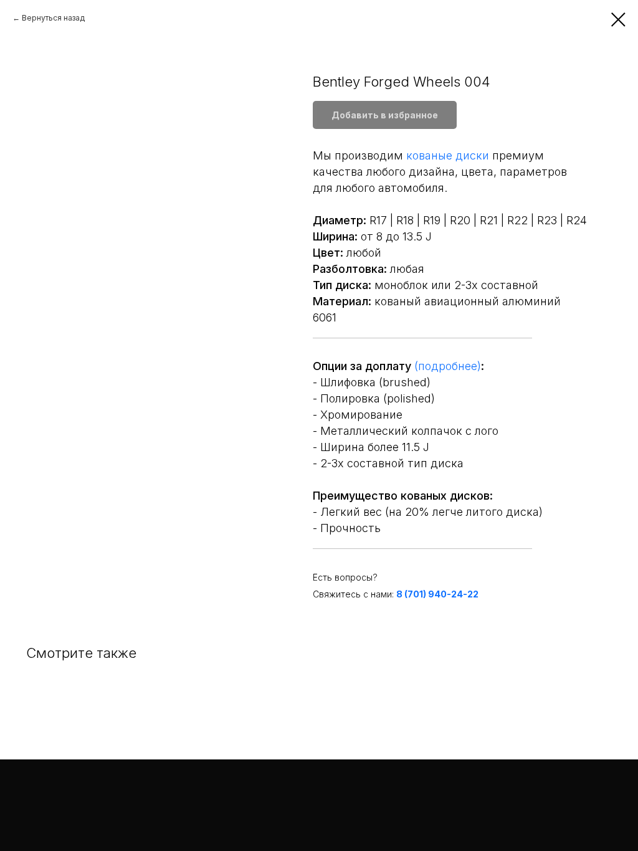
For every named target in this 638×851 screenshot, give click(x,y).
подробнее (447, 366)
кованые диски (447, 155)
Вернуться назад (53, 17)
